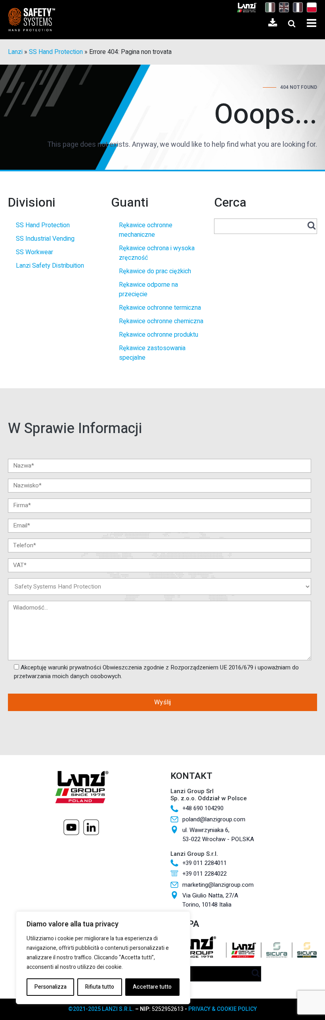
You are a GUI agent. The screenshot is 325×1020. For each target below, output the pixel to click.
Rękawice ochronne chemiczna (161, 321)
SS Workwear (34, 252)
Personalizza (50, 987)
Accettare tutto (152, 987)
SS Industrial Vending (45, 238)
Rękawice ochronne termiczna (160, 308)
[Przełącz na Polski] (310, 7)
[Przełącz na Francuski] (296, 7)
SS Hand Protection (56, 52)
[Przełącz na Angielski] (282, 7)
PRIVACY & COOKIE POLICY (222, 1009)
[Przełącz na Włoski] (268, 7)
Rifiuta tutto (99, 987)
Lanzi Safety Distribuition (50, 265)
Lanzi (15, 52)
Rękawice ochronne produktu (158, 334)
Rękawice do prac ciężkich (155, 271)
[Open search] (291, 23)
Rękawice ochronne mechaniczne (145, 230)
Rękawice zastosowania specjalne (152, 352)
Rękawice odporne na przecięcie (148, 289)
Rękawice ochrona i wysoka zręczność (157, 253)
